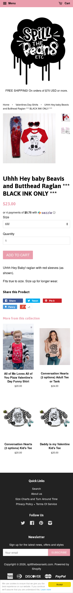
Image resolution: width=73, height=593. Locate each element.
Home (6, 104)
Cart (67, 3)
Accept (59, 584)
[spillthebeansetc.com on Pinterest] (41, 523)
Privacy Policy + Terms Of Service (36, 504)
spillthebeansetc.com (40, 564)
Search (36, 489)
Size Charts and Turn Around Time (36, 499)
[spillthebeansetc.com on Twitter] (23, 523)
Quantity (8, 234)
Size (6, 217)
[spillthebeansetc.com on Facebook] (32, 523)
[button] (36, 212)
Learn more (46, 589)
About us (36, 494)
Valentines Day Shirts (27, 104)
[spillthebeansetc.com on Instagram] (50, 523)
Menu (12, 3)
